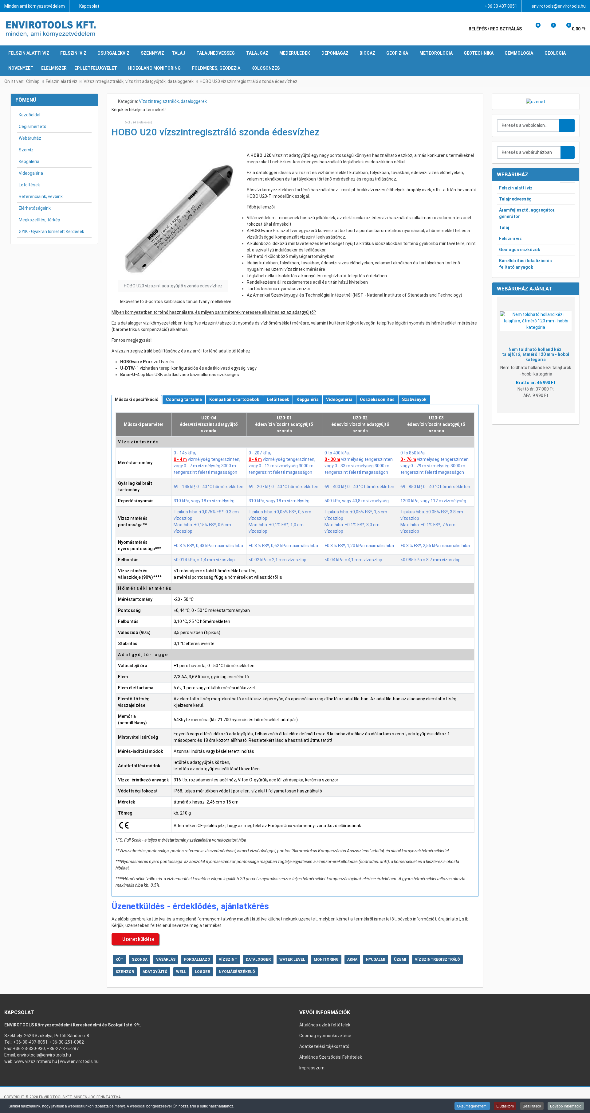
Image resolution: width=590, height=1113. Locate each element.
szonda (140, 959)
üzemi (400, 959)
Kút (119, 959)
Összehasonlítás (377, 399)
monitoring (326, 959)
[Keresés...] (567, 152)
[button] (533, 29)
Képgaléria (29, 161)
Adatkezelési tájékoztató (324, 1046)
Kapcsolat (89, 6)
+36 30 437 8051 (501, 6)
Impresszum (311, 1067)
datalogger (258, 959)
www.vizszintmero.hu (35, 1061)
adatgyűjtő (155, 972)
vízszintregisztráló (437, 959)
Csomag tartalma (184, 399)
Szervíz (26, 149)
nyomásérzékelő (237, 972)
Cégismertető (32, 126)
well (181, 972)
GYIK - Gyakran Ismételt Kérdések (51, 231)
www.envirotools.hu (79, 1061)
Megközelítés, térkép (39, 219)
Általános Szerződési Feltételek (330, 1057)
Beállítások (532, 1105)
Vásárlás (165, 959)
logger (202, 972)
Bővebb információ (565, 1105)
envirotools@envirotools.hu (559, 6)
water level (292, 959)
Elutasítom (505, 1105)
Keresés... (567, 125)
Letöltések (29, 184)
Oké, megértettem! (472, 1105)
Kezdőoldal (29, 114)
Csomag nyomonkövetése (325, 1035)
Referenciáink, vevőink (41, 196)
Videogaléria (31, 173)
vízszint (228, 959)
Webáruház (30, 138)
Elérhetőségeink (35, 208)
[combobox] (528, 125)
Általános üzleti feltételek (324, 1024)
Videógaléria (339, 399)
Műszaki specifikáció (137, 399)
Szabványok (414, 399)
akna (352, 959)
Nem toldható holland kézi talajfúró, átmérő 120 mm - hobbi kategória (535, 354)
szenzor (125, 972)
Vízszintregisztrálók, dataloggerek (173, 101)
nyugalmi (375, 959)
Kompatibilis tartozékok (234, 399)
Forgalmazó (197, 959)
